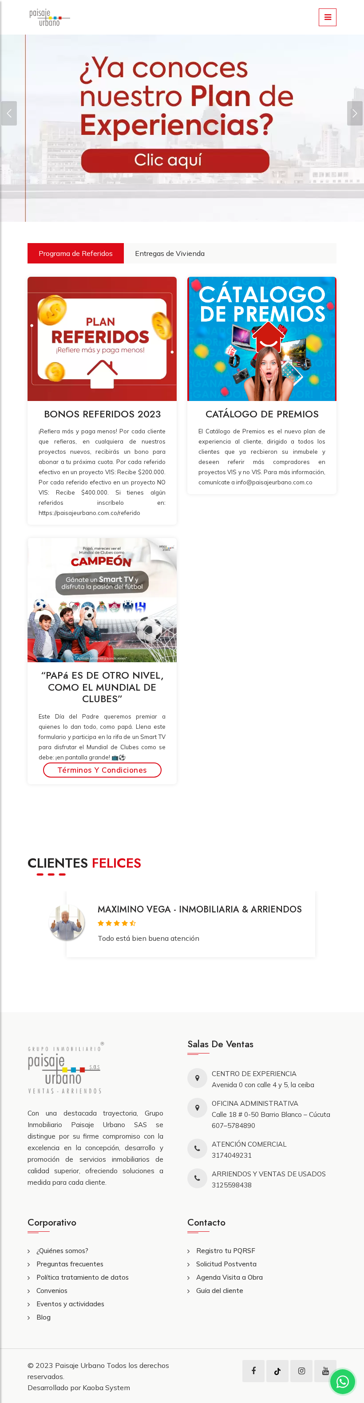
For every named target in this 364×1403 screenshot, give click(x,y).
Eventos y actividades (70, 1304)
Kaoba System (106, 1387)
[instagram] (301, 1371)
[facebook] (253, 1371)
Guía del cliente (219, 1290)
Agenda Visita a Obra (229, 1277)
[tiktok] (277, 1371)
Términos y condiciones (102, 769)
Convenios (51, 1290)
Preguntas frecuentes (69, 1264)
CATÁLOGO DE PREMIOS (262, 414)
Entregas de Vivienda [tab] (170, 253)
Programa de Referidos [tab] (76, 253)
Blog (43, 1317)
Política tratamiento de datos (82, 1277)
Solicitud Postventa (226, 1264)
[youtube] (325, 1371)
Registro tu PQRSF (225, 1250)
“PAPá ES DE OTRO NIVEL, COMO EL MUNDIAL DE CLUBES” (102, 687)
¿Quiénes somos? (62, 1250)
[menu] (327, 17)
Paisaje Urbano (81, 1365)
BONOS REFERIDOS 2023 (102, 414)
